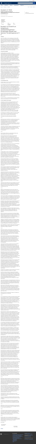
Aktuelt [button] (11, 5)
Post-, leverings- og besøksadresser (29, 439)
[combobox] (25, 3)
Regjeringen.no (7, 3)
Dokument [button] (6, 5)
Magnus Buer (29, 435)
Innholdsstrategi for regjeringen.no (17, 435)
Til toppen (10, 430)
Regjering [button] (21, 5)
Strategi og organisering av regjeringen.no (18, 434)
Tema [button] (2, 5)
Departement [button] (16, 5)
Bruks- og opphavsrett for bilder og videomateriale (17, 439)
